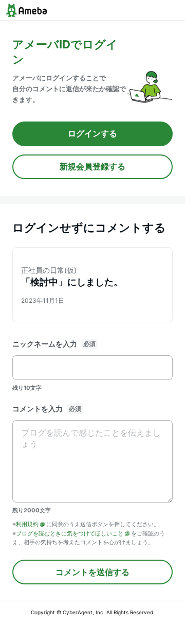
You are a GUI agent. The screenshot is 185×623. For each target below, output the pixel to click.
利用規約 (27, 524)
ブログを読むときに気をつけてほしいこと (69, 533)
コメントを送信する (92, 572)
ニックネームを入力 (44, 343)
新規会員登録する (92, 166)
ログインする (92, 133)
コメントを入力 (37, 408)
